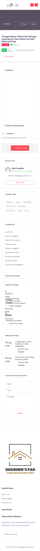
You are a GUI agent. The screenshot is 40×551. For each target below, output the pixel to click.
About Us (5, 494)
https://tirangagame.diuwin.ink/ (14, 137)
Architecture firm (12, 252)
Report (33, 24)
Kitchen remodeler (12, 256)
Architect (9, 232)
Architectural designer (25, 50)
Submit (20, 413)
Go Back (7, 24)
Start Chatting (21, 148)
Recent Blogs (7, 498)
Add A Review (8, 56)
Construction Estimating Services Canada (24, 358)
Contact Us (6, 502)
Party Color (10, 211)
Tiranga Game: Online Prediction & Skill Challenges (23, 344)
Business (9, 202)
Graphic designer (12, 248)
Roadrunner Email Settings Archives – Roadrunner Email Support (16, 301)
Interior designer (11, 236)
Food (27, 211)
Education (22, 206)
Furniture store (11, 260)
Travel (18, 202)
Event (20, 211)
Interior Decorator (12, 240)
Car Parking (27, 202)
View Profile (20, 182)
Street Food (10, 206)
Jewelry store (10, 244)
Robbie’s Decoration (14, 321)
